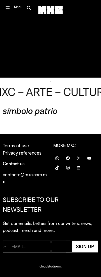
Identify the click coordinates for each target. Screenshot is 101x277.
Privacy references (22, 153)
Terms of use (16, 145)
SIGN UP (85, 246)
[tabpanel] (50, 39)
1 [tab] (50, 82)
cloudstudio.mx (50, 266)
